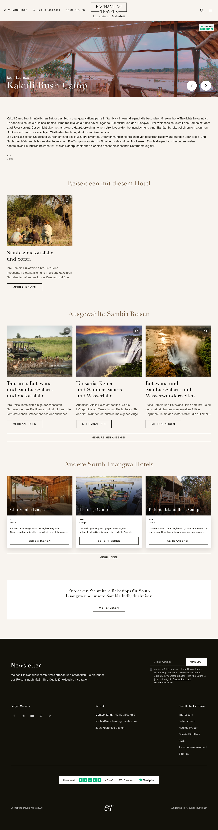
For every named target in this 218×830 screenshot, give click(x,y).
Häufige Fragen (188, 728)
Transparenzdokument (193, 747)
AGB (182, 740)
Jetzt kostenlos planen (109, 728)
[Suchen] (201, 10)
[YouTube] (32, 715)
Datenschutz (187, 721)
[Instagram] (23, 715)
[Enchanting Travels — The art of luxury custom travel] (109, 10)
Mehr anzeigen (24, 287)
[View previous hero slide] (192, 86)
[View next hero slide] (206, 86)
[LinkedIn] (49, 715)
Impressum (186, 714)
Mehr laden (109, 557)
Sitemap (184, 754)
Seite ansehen (40, 540)
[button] (67, 200)
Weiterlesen (109, 607)
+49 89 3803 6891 (125, 714)
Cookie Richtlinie (189, 734)
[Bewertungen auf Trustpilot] (206, 27)
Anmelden (196, 661)
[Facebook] (14, 715)
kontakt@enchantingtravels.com (116, 721)
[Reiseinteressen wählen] (41, 715)
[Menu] (210, 10)
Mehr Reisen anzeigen (109, 437)
